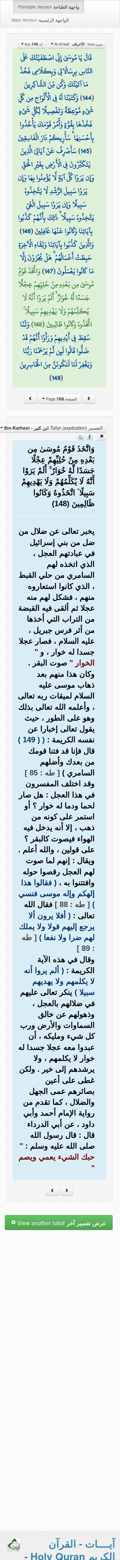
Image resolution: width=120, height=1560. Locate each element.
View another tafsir (61, 1223)
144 (87, 98)
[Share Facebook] (89, 436)
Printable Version (48, 7)
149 (56, 378)
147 (48, 271)
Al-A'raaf (78, 44)
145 (85, 151)
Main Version (40, 20)
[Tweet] (80, 436)
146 (26, 231)
